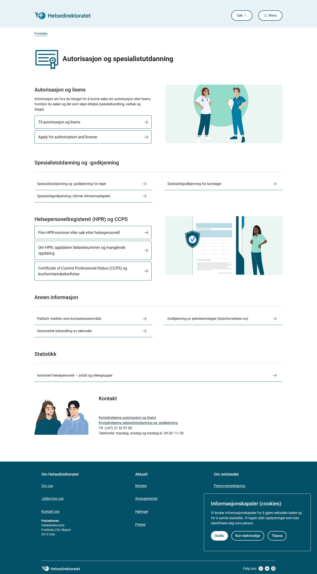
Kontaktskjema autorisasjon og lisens (127, 418)
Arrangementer (146, 499)
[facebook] (261, 568)
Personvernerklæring (229, 486)
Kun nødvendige (247, 536)
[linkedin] (267, 568)
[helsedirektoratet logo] (63, 568)
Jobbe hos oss (52, 499)
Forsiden (41, 34)
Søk (240, 15)
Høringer (141, 511)
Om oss (47, 486)
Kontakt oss (50, 511)
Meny (272, 15)
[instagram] (273, 568)
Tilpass (277, 536)
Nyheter (141, 486)
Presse (140, 524)
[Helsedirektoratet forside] (66, 15)
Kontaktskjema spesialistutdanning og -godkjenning (138, 423)
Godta (219, 536)
